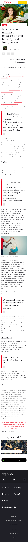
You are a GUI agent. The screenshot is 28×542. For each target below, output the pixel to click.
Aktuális (4, 25)
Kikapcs (5, 494)
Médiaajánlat (14, 533)
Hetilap (5, 500)
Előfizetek (22, 2)
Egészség (17, 487)
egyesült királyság (20, 59)
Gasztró (17, 494)
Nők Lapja (7, 2)
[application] (14, 447)
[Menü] (2, 2)
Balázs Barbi (13, 47)
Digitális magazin (9, 507)
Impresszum (14, 516)
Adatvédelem (14, 524)
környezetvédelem (20, 62)
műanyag (12, 59)
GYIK (14, 537)
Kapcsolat (14, 529)
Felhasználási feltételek (14, 520)
